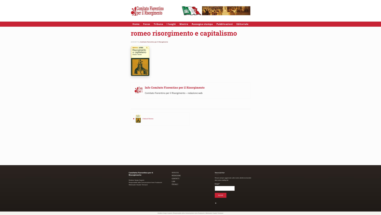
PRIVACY (175, 184)
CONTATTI (175, 178)
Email (217, 184)
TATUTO (176, 172)
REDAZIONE (176, 175)
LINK (173, 181)
